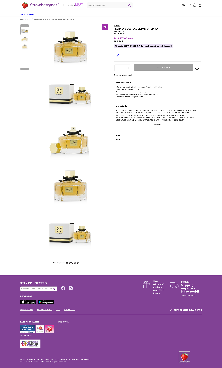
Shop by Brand (27, 14)
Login (120, 46)
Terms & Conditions (45, 359)
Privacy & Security (27, 359)
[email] (75, 263)
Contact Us (69, 310)
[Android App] (46, 304)
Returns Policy (44, 310)
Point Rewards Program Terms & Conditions (73, 359)
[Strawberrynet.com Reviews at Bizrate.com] (27, 333)
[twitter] (72, 263)
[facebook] (67, 263)
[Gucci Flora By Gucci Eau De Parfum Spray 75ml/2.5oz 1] (24, 31)
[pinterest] (70, 263)
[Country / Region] (183, 5)
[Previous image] (24, 25)
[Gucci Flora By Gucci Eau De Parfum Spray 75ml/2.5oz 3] (24, 47)
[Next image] (24, 69)
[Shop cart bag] (200, 5)
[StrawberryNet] (39, 5)
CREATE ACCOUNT (131, 46)
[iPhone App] (29, 304)
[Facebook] (63, 288)
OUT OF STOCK (164, 67)
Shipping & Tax (26, 310)
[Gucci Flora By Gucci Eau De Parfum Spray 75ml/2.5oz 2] (24, 39)
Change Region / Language (188, 310)
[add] (128, 67)
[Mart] (75, 6)
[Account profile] (194, 5)
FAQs (58, 310)
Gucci (117, 26)
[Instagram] (70, 288)
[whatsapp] (78, 263)
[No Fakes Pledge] (49, 331)
